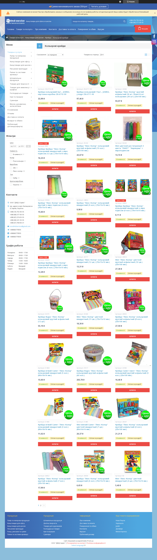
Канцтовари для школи (34, 38)
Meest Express (121, 531)
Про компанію (41, 29)
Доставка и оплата (15, 117)
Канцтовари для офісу (20, 61)
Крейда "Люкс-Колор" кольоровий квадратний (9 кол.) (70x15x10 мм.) (93, 204)
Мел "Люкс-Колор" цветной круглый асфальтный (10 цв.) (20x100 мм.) (129, 262)
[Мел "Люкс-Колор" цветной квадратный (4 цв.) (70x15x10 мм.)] (132, 461)
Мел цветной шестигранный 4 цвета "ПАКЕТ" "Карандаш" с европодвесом (129, 148)
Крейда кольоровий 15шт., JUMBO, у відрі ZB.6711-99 (93, 93)
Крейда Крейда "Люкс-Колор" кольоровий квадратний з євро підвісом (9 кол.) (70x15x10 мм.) (53, 265)
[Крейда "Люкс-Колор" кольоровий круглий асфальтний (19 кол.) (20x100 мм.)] (93, 128)
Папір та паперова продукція (18, 57)
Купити (55, 109)
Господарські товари (19, 93)
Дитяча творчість (50, 523)
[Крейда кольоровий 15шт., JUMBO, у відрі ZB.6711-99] (93, 75)
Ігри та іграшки (16, 97)
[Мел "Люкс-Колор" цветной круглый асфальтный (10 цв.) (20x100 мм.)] (132, 242)
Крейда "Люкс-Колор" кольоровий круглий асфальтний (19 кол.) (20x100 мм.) (93, 148)
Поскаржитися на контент (76, 543)
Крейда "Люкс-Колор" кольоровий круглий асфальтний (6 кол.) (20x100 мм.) (131, 427)
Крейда (48, 38)
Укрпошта (119, 523)
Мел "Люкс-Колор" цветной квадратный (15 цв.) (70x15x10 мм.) (93, 318)
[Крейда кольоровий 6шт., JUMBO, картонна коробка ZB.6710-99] (55, 75)
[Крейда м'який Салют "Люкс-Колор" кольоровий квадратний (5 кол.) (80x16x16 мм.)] (55, 353)
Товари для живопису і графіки (20, 88)
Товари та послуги (24, 29)
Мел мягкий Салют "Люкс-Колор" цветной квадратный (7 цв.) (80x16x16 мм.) (92, 427)
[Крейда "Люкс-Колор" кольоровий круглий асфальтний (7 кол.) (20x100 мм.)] (55, 461)
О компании (12, 110)
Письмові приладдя (18, 69)
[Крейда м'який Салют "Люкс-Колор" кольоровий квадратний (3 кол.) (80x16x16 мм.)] (55, 407)
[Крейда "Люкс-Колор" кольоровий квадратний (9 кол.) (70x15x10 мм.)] (93, 186)
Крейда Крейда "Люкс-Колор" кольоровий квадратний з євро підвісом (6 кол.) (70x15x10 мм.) (130, 208)
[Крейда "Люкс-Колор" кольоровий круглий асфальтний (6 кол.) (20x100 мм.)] (132, 407)
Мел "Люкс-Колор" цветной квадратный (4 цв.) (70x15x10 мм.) (131, 480)
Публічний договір (87, 534)
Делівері (119, 529)
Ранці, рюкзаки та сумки (16, 531)
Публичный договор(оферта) (15, 125)
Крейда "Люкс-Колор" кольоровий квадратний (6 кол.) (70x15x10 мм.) (93, 480)
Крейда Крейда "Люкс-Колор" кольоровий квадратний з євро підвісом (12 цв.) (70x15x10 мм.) (53, 151)
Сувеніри (14, 100)
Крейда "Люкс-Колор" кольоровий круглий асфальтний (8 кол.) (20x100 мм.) (131, 319)
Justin (118, 526)
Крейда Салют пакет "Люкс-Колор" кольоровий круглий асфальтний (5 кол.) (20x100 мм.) (132, 373)
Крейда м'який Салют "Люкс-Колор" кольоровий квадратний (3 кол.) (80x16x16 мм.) (55, 427)
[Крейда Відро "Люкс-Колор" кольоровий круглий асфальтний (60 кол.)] (93, 353)
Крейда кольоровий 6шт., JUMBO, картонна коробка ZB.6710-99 (54, 93)
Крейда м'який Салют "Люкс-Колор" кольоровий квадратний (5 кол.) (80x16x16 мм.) (55, 373)
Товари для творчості (19, 84)
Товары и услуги (14, 52)
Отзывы (10, 113)
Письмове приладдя (15, 529)
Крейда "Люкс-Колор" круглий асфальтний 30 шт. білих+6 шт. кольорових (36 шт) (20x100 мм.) (130, 94)
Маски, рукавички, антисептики (18, 105)
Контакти (53, 29)
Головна (10, 29)
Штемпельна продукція (15, 79)
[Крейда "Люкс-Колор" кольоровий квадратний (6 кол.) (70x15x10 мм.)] (93, 461)
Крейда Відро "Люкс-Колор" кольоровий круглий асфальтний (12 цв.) (53, 319)
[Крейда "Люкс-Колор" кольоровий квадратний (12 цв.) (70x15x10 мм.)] (93, 242)
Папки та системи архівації (18, 73)
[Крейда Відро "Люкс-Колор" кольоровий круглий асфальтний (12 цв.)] (55, 299)
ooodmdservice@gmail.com (20, 226)
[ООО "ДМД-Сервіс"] (15, 21)
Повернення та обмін (87, 29)
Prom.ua (90, 541)
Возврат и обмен (14, 121)
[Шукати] (124, 21)
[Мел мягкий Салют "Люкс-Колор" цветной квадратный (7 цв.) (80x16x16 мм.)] (93, 407)
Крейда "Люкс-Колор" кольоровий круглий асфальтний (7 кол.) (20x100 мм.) (54, 481)
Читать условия (98, 6)
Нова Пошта (120, 520)
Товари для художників (53, 526)
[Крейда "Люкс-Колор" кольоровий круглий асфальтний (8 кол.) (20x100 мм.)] (132, 299)
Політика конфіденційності (96, 543)
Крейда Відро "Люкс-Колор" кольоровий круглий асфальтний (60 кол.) (92, 373)
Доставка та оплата (67, 29)
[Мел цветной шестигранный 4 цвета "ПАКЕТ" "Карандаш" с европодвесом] (132, 128)
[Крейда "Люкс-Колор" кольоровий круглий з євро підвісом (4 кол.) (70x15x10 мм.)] (55, 186)
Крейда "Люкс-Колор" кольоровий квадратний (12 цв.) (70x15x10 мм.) (93, 261)
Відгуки (101, 29)
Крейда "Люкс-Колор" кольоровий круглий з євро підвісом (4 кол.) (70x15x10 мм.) (54, 205)
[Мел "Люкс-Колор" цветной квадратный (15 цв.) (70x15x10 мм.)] (93, 299)
